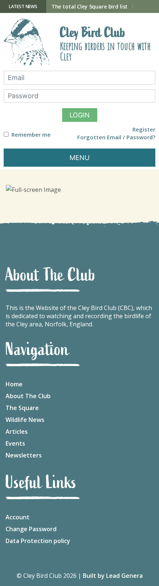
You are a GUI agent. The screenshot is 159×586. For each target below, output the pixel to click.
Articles (17, 431)
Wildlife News (25, 420)
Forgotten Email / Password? (116, 137)
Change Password (31, 529)
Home (14, 384)
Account (18, 517)
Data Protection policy (38, 541)
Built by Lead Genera (113, 576)
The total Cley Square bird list (89, 6)
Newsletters (24, 455)
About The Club (28, 396)
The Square (22, 408)
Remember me (31, 134)
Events (15, 443)
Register (143, 129)
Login (80, 115)
